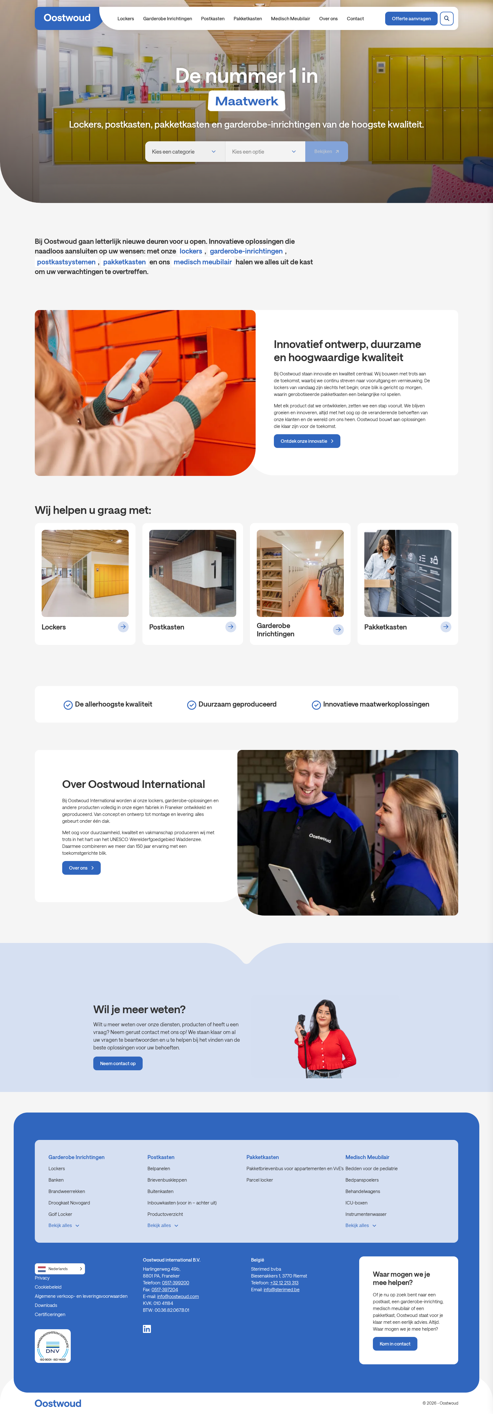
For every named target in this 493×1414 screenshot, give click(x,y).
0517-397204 (164, 1289)
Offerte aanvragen (411, 18)
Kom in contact (395, 1343)
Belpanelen (159, 1168)
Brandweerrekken (67, 1191)
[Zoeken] (447, 18)
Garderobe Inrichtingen (167, 18)
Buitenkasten (160, 1191)
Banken (56, 1179)
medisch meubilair (203, 262)
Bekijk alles (60, 1225)
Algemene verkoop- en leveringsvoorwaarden (81, 1296)
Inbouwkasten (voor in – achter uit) (182, 1202)
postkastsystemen (66, 262)
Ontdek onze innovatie (304, 441)
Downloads (46, 1305)
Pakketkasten (248, 18)
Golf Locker (60, 1214)
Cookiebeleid (48, 1287)
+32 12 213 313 (284, 1282)
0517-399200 (175, 1282)
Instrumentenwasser (366, 1214)
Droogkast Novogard (69, 1202)
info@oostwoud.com (178, 1296)
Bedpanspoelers (362, 1179)
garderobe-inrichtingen (246, 251)
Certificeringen (50, 1314)
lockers (191, 251)
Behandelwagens (362, 1191)
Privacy (42, 1277)
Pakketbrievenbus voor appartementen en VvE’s (295, 1168)
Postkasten (213, 18)
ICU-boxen (356, 1202)
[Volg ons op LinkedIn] (147, 1328)
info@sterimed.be (282, 1289)
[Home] (70, 18)
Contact (355, 18)
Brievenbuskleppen (167, 1179)
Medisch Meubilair (290, 18)
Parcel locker (259, 1179)
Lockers (126, 18)
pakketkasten (124, 262)
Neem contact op (118, 1063)
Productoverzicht (165, 1214)
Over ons (328, 18)
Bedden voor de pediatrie (371, 1168)
